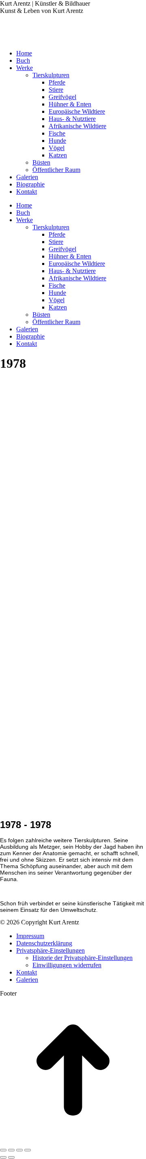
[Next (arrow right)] (11, 1157)
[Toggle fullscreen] (19, 1150)
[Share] (11, 1150)
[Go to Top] (73, 1140)
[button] (50, 950)
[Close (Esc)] (3, 1150)
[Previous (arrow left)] (3, 1157)
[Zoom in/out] (27, 1150)
